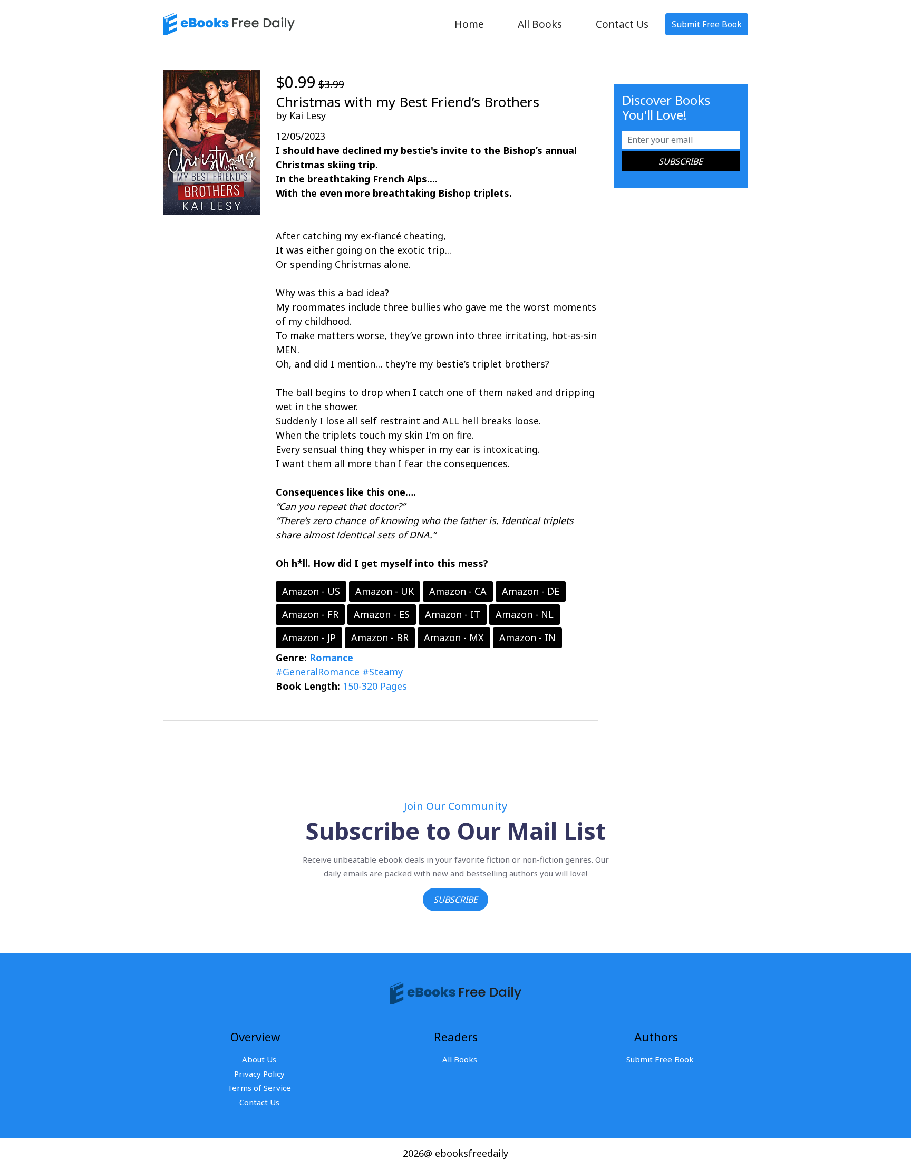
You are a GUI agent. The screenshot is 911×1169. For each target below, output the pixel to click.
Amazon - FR (310, 614)
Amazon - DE (530, 591)
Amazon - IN (527, 637)
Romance (331, 657)
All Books (540, 24)
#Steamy (382, 671)
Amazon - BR (380, 637)
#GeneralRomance (318, 671)
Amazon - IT (452, 614)
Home (469, 24)
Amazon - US (311, 591)
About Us (259, 1059)
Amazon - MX (454, 637)
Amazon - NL (525, 614)
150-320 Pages (375, 686)
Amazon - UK (384, 591)
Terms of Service (259, 1088)
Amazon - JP (309, 637)
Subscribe (455, 899)
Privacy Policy (259, 1073)
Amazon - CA (458, 591)
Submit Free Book (707, 24)
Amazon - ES (382, 614)
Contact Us (622, 24)
